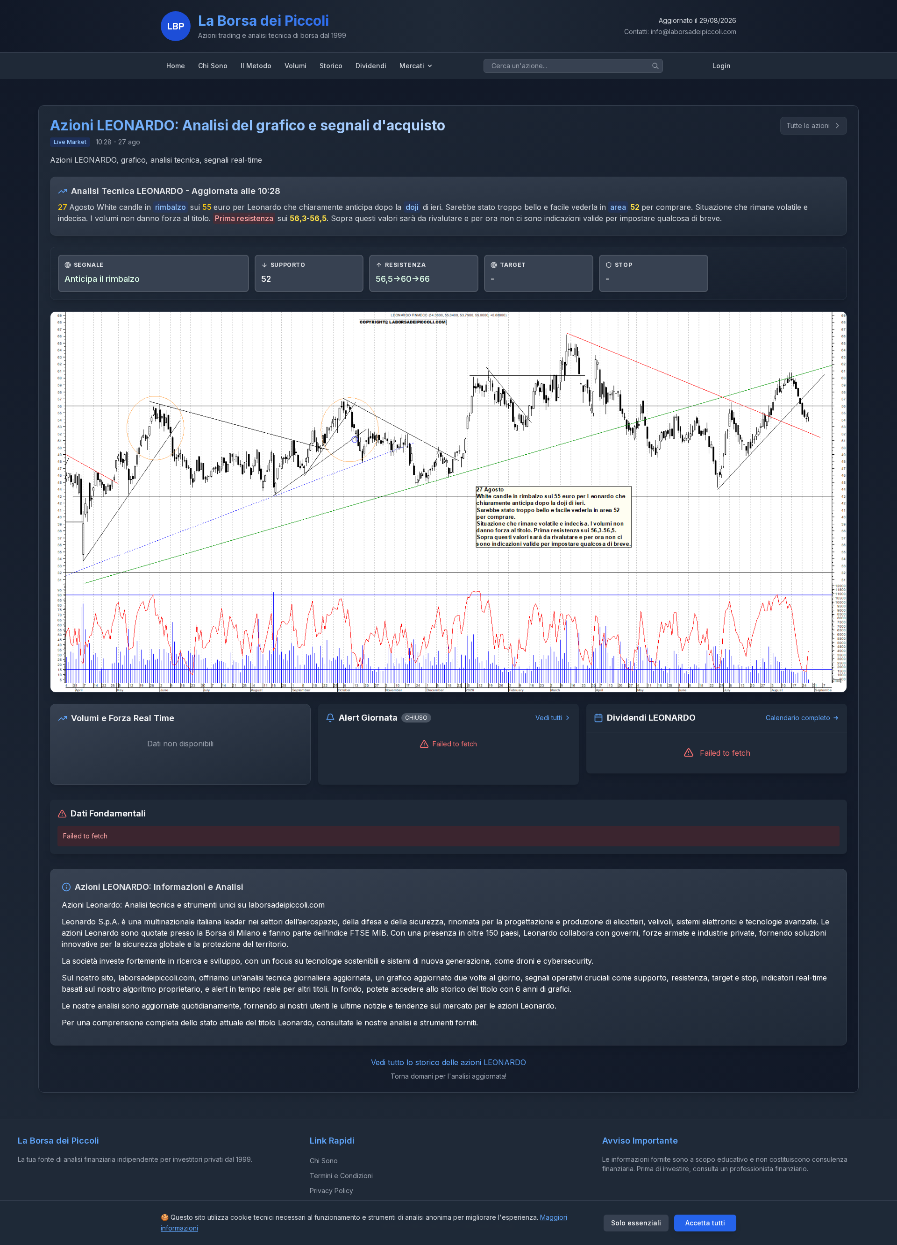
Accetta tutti (705, 1223)
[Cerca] (655, 66)
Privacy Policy (331, 1191)
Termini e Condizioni (341, 1176)
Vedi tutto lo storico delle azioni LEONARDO (448, 1062)
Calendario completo (798, 718)
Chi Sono (324, 1161)
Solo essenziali (636, 1223)
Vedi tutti (548, 718)
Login (721, 66)
